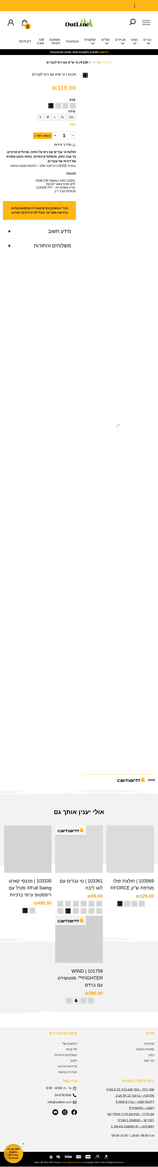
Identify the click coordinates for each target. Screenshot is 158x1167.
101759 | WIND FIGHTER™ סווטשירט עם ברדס (80, 977)
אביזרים (120, 39)
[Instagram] (65, 1112)
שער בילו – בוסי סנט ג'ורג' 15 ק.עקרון (130, 1089)
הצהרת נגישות (67, 1072)
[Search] (132, 23)
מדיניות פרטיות (67, 1066)
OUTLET (25, 41)
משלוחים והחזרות (52, 246)
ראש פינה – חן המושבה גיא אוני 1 (132, 1126)
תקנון (74, 1060)
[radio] (73, 106)
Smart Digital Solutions (72, 1162)
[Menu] (146, 23)
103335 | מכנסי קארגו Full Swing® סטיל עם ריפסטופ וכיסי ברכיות (30, 887)
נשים (134, 39)
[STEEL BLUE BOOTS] (10, 42)
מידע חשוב (59, 231)
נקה (73, 124)
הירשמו (104, 52)
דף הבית (106, 62)
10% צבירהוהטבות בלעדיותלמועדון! (13, 1154)
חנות (94, 62)
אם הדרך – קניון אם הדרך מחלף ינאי (130, 1114)
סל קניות (71, 1049)
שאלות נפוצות (145, 1049)
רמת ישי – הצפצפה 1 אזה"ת (136, 1120)
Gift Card (40, 41)
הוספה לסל (44, 135)
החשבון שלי (69, 1043)
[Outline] (79, 25)
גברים (147, 39)
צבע (72, 99)
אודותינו (149, 1043)
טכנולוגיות (72, 41)
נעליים (105, 39)
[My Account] (11, 23)
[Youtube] (55, 1112)
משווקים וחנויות (55, 41)
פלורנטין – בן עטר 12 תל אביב (134, 1095)
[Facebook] (74, 1112)
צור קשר (148, 1060)
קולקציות (90, 39)
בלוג (151, 1055)
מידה (71, 111)
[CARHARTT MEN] (6, 42)
